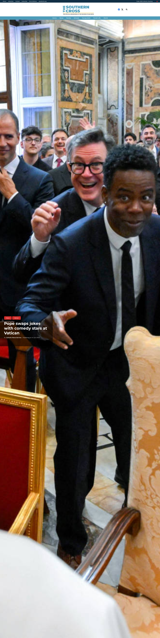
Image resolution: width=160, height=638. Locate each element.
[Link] (80, 10)
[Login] (157, 1)
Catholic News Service (13, 337)
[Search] (126, 9)
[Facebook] (119, 9)
